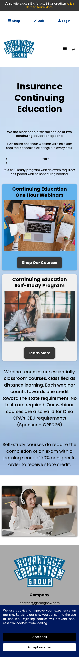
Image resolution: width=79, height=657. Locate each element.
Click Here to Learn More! (50, 5)
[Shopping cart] (73, 49)
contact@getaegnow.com (40, 603)
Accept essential (39, 647)
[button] (65, 48)
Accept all (39, 637)
